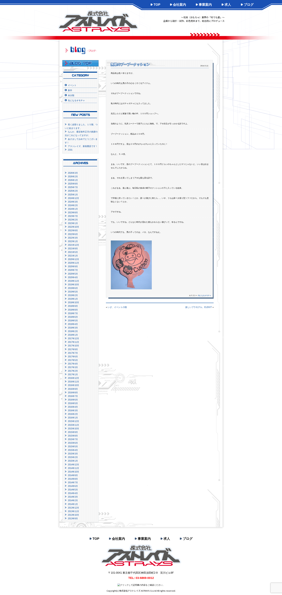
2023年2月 (73, 219)
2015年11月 (73, 425)
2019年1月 (73, 299)
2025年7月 (73, 187)
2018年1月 (73, 335)
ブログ (249, 4)
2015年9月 (73, 432)
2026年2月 (73, 176)
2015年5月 (73, 446)
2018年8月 (73, 310)
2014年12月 (73, 464)
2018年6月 (73, 317)
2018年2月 (73, 331)
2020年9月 (73, 266)
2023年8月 (73, 212)
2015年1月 (73, 461)
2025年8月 (73, 183)
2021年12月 (73, 245)
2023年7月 (73, 216)
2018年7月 (73, 313)
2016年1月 (73, 417)
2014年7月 (73, 482)
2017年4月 (73, 364)
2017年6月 (73, 356)
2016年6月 (73, 400)
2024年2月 (73, 205)
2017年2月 (73, 371)
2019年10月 (73, 284)
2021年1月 (73, 255)
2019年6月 (73, 288)
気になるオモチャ (204, 295)
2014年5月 (73, 489)
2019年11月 (73, 281)
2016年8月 (73, 392)
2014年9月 (73, 475)
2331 (70, 150)
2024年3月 (73, 202)
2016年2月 (73, 414)
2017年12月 (73, 338)
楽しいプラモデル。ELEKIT (198, 307)
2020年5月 (73, 274)
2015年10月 (73, 428)
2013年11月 (73, 511)
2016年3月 (73, 410)
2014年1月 (73, 504)
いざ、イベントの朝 (117, 307)
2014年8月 (73, 479)
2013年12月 (73, 508)
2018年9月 (73, 306)
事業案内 (205, 4)
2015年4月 (73, 450)
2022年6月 (73, 234)
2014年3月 (73, 497)
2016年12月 (73, 378)
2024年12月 (73, 198)
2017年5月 (73, 360)
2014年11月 (73, 468)
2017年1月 (73, 374)
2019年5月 (73, 291)
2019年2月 (73, 295)
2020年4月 (73, 277)
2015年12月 (73, 421)
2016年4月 (73, 407)
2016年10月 (73, 385)
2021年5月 (73, 252)
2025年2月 (73, 191)
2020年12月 (73, 259)
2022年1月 (73, 241)
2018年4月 (73, 324)
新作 (70, 90)
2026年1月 (73, 180)
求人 (228, 4)
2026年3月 (73, 173)
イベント (72, 85)
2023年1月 (73, 223)
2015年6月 (73, 443)
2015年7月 (73, 439)
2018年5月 (73, 320)
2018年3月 (73, 328)
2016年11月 (73, 381)
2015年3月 (73, 453)
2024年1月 (73, 209)
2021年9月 (73, 248)
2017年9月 (73, 349)
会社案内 (179, 4)
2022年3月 (73, 238)
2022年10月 (73, 227)
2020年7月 (73, 270)
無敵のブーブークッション (130, 64)
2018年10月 (73, 302)
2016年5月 (73, 403)
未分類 (71, 95)
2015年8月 (73, 436)
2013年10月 (73, 515)
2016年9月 (73, 389)
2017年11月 (73, 342)
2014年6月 (73, 486)
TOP (157, 4)
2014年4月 (73, 493)
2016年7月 (73, 396)
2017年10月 (73, 345)
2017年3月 (73, 367)
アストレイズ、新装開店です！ (83, 146)
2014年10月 (73, 472)
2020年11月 (73, 263)
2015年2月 (73, 457)
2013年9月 (73, 518)
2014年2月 (73, 500)
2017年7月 (73, 353)
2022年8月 (73, 230)
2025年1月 (73, 194)
